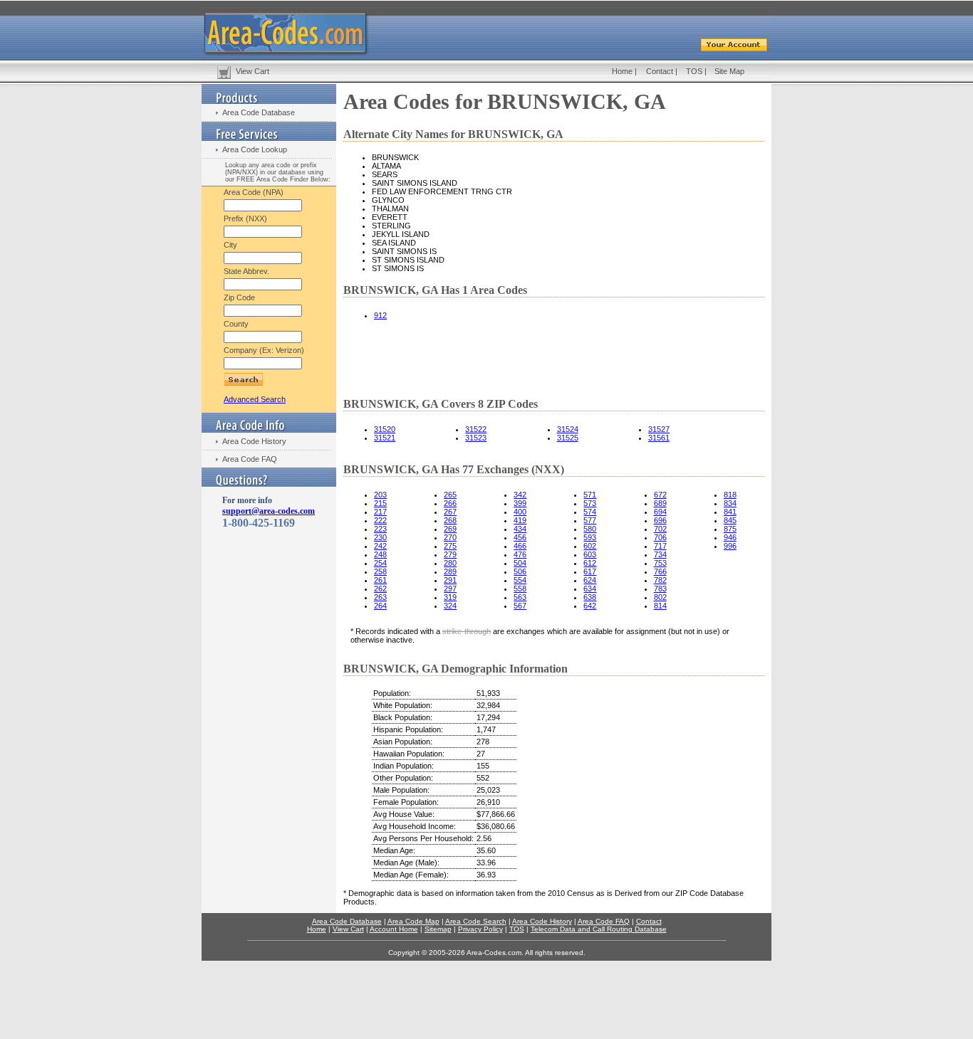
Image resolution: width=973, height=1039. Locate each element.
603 (589, 554)
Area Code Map (413, 921)
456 (520, 537)
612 (589, 563)
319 (450, 597)
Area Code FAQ (249, 459)
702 (660, 528)
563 (520, 597)
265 (450, 494)
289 (450, 571)
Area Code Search (475, 921)
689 (660, 503)
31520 (384, 429)
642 (589, 605)
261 (380, 580)
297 (450, 588)
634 (589, 588)
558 (520, 588)
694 (660, 511)
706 (660, 537)
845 (730, 520)
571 (589, 494)
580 (589, 528)
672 (660, 494)
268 (450, 520)
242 (380, 546)
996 (730, 546)
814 (660, 605)
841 (730, 511)
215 (380, 503)
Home (622, 71)
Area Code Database (258, 112)
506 (520, 571)
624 (589, 580)
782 (660, 580)
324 (450, 605)
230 (380, 537)
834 (730, 503)
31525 (567, 437)
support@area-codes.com (268, 511)
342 (520, 494)
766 (660, 571)
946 (730, 537)
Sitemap (438, 929)
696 (660, 520)
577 (589, 520)
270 (450, 537)
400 (520, 511)
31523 (475, 437)
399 (520, 503)
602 (589, 546)
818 (730, 494)
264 (380, 605)
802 (660, 597)
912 (380, 315)
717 (660, 546)
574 (589, 511)
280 (450, 563)
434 (520, 528)
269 (450, 528)
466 (520, 546)
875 (730, 528)
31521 (384, 437)
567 (520, 605)
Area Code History (254, 441)
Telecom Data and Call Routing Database (599, 929)
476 (520, 554)
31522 (475, 429)
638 (589, 597)
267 (450, 511)
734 (660, 554)
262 (380, 588)
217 (380, 511)
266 (450, 503)
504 (520, 563)
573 (589, 503)
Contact (659, 71)
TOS (694, 71)
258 (380, 571)
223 (380, 528)
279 (450, 554)
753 (660, 563)
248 (380, 554)
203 (380, 494)
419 (520, 520)
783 (660, 588)
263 (380, 597)
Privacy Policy (480, 929)
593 (589, 537)
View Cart (252, 71)
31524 (567, 429)
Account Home (394, 929)
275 (450, 546)
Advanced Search (255, 399)
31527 (659, 429)
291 (450, 580)
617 (589, 571)
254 (380, 563)
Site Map (729, 71)
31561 (659, 437)
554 (520, 580)
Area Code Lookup (254, 149)
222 (380, 520)
